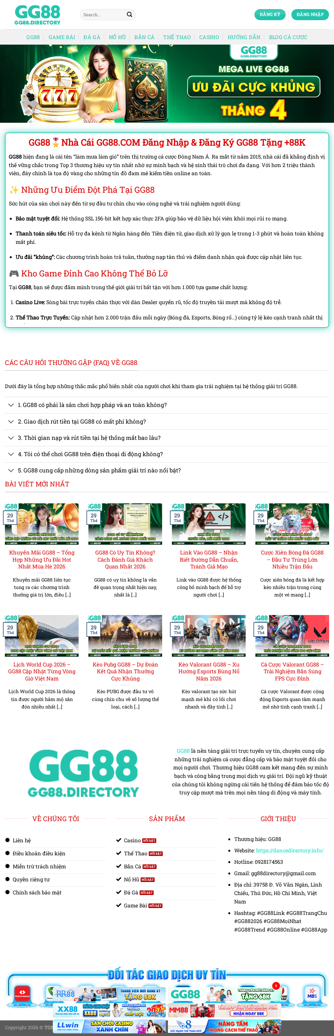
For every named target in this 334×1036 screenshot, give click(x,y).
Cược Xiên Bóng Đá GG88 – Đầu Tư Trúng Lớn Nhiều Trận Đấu (292, 559)
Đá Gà (92, 37)
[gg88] (37, 15)
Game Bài (62, 37)
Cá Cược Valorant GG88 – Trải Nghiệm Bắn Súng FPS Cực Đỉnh (292, 671)
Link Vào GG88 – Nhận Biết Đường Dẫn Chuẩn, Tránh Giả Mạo (209, 559)
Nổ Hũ (117, 37)
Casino (209, 37)
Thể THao (177, 37)
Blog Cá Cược (288, 37)
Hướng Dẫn (244, 37)
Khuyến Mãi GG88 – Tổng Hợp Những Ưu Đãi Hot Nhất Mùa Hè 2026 (41, 559)
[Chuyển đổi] (11, 406)
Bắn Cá (144, 37)
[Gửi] (129, 14)
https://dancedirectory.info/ (290, 850)
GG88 (33, 37)
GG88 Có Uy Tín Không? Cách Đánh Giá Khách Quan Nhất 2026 (125, 559)
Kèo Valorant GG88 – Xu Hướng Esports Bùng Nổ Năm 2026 (208, 671)
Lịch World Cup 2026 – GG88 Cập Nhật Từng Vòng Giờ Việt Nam (41, 671)
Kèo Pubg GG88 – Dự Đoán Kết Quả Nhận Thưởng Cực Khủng (125, 671)
